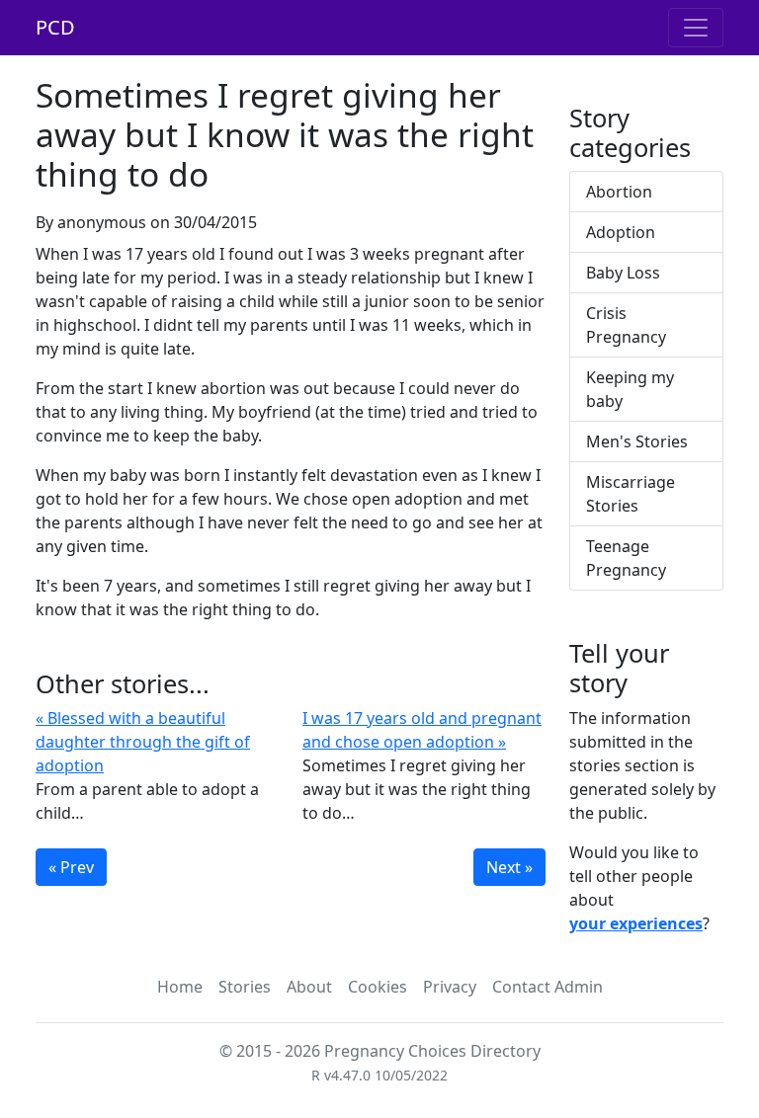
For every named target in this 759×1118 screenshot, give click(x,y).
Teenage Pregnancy (626, 558)
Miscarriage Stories (630, 494)
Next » (509, 867)
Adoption (620, 232)
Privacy (449, 987)
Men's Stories (637, 441)
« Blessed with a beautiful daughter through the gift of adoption (143, 741)
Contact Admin (547, 987)
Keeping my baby (630, 389)
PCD (55, 27)
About (309, 987)
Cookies (377, 987)
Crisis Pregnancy (626, 325)
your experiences (636, 923)
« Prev (71, 867)
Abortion (619, 191)
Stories (244, 987)
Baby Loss (623, 272)
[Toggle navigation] (695, 27)
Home (180, 987)
